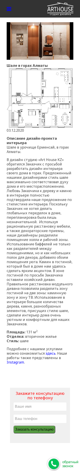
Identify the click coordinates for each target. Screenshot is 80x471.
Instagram (15, 362)
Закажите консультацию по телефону (40, 395)
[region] (40, 41)
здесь (51, 353)
